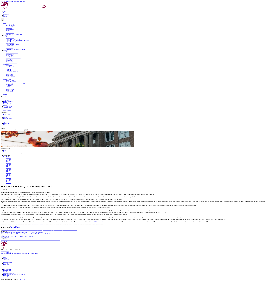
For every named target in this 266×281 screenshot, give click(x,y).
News (4, 151)
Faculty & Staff (6, 114)
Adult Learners (9, 55)
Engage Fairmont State (8, 101)
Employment (6, 275)
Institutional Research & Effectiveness (14, 34)
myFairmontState (7, 98)
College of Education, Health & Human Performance (17, 40)
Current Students (7, 116)
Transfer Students (10, 54)
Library (5, 102)
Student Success (9, 91)
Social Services (9, 88)
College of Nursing (10, 43)
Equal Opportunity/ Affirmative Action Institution (14, 274)
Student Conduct (9, 75)
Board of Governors (10, 25)
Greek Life (8, 70)
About (4, 23)
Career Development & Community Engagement (17, 83)
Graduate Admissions (10, 56)
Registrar (8, 86)
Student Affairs (9, 74)
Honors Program (9, 46)
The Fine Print (21, 279)
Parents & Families (7, 118)
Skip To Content (15, 1)
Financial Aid (9, 60)
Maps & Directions (10, 29)
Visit (4, 12)
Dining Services (9, 84)
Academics (5, 35)
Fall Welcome (9, 68)
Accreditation (9, 28)
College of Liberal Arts (11, 41)
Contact (5, 16)
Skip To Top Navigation (6, 1)
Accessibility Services (11, 81)
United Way (6, 264)
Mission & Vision (10, 26)
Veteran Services (9, 93)
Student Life (6, 64)
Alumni (5, 117)
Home (4, 150)
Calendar (5, 108)
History (7, 31)
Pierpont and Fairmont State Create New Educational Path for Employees (17, 236)
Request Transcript (7, 103)
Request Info (6, 14)
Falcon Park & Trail (10, 66)
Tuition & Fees (9, 61)
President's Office (10, 24)
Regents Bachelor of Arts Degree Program (15, 49)
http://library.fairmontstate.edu (36, 224)
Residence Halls (9, 73)
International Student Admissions (13, 58)
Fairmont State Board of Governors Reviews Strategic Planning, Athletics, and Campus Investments (22, 232)
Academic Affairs (10, 38)
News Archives (6, 156)
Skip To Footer (22, 1)
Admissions (5, 50)
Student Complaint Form (8, 273)
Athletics (5, 94)
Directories (5, 261)
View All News (15, 227)
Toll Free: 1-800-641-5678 (6, 252)
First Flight (8, 69)
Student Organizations (11, 78)
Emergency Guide (7, 270)
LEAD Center (9, 85)
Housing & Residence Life (12, 71)
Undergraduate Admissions (12, 53)
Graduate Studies (10, 45)
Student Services (7, 79)
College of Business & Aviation (13, 39)
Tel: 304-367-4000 (5, 251)
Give (4, 15)
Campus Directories (7, 276)
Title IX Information (7, 106)
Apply (4, 11)
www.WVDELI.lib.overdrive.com (98, 221)
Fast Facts (8, 30)
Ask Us (5, 258)
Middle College (9, 48)
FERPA (5, 105)
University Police (10, 33)
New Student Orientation (11, 63)
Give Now (5, 263)
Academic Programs (10, 36)
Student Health (9, 90)
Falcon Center (9, 65)
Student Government (10, 76)
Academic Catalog (7, 107)
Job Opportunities (7, 110)
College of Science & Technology (13, 44)
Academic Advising (10, 80)
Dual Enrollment (9, 59)
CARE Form (6, 100)
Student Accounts (10, 89)
